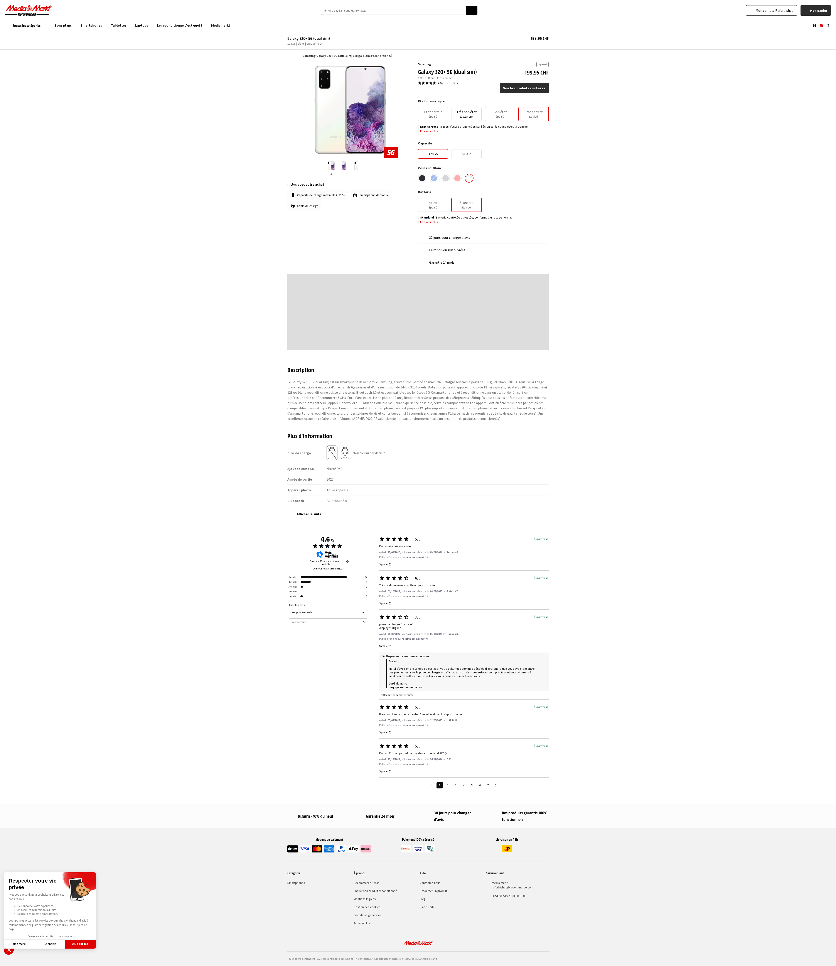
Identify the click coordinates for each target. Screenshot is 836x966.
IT (828, 25)
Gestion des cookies (367, 907)
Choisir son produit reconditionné (375, 891)
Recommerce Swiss (366, 883)
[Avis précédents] (432, 784)
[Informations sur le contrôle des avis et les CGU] (347, 561)
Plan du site (427, 907)
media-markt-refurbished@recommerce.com (512, 885)
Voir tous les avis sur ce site (327, 568)
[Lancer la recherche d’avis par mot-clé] (364, 622)
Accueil (289, 55)
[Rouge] (457, 178)
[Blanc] (469, 178)
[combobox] (393, 10)
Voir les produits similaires (524, 88)
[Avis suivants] (495, 785)
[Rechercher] (471, 10)
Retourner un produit (433, 891)
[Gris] (446, 178)
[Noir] (422, 178)
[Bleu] (434, 178)
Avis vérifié (542, 538)
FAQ (422, 899)
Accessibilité (362, 923)
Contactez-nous (430, 883)
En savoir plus (429, 131)
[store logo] (28, 10)
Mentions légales (365, 899)
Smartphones (296, 883)
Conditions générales (367, 915)
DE (814, 25)
